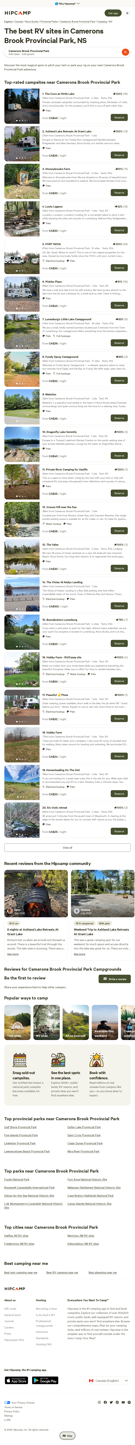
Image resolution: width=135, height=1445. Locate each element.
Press (7, 1333)
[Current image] (16, 121)
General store (12, 1315)
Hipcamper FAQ (14, 1340)
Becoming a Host (46, 1308)
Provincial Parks (49, 21)
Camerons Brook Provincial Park (77, 21)
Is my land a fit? (45, 1315)
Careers (9, 1327)
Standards (42, 1338)
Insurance (42, 1332)
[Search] (125, 52)
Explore (8, 21)
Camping (102, 21)
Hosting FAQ (44, 1344)
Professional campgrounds (44, 1323)
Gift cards (10, 1308)
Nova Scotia (31, 21)
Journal (9, 1321)
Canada (19, 21)
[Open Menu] (127, 13)
